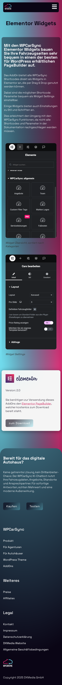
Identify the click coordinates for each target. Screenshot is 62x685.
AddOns (8, 566)
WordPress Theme (14, 559)
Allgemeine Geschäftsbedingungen (25, 649)
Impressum (10, 630)
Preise (7, 592)
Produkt (8, 540)
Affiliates (9, 598)
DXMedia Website (14, 643)
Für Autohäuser (13, 553)
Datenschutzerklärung (17, 637)
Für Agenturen (12, 547)
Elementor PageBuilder (36, 403)
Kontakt (8, 624)
